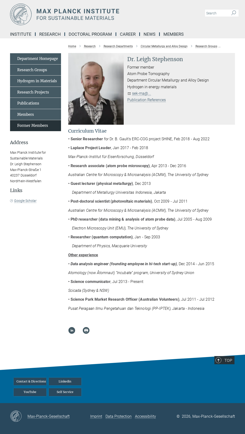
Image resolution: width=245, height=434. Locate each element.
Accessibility (145, 416)
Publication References (146, 100)
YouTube (30, 392)
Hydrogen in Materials (37, 81)
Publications (28, 103)
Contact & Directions (31, 381)
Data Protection (119, 416)
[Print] (86, 330)
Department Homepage (37, 58)
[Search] (234, 13)
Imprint (96, 416)
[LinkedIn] (71, 330)
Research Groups (32, 70)
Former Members (32, 125)
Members (25, 114)
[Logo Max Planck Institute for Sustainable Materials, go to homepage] (99, 14)
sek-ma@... (141, 93)
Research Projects (33, 92)
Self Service (65, 392)
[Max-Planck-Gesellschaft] (19, 416)
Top (228, 360)
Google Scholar (25, 201)
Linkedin (65, 381)
